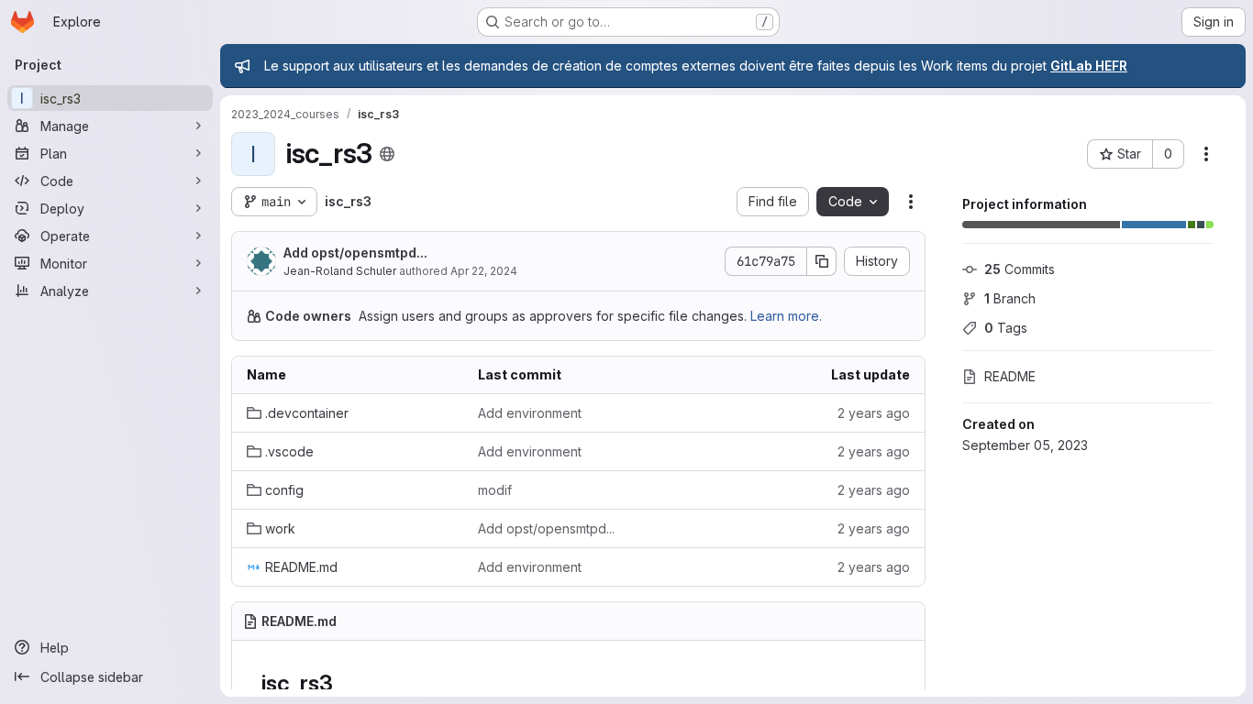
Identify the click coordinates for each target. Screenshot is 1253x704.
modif (495, 490)
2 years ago (873, 413)
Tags (1005, 328)
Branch (1010, 298)
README (1010, 376)
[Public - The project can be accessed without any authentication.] (387, 154)
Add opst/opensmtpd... (355, 252)
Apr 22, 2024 (483, 271)
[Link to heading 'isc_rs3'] (344, 683)
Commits (1019, 269)
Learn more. (786, 316)
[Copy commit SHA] (822, 261)
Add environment (530, 413)
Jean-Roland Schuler (339, 271)
